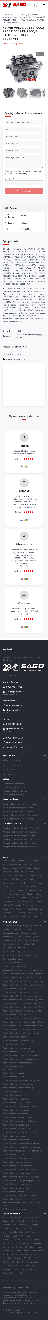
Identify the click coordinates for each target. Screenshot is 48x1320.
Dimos (15, 875)
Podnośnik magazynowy (28, 937)
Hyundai (6, 1243)
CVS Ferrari (17, 1228)
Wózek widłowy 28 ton (12, 1011)
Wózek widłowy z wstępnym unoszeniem (20, 1195)
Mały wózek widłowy (32, 925)
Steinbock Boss (31, 909)
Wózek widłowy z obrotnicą (14, 1136)
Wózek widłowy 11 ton (33, 981)
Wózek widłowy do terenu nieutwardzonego (22, 1080)
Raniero (39, 901)
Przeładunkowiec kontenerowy (28, 940)
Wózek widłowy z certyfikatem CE (17, 1102)
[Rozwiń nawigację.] (44, 5)
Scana (18, 905)
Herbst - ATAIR (9, 883)
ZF (16, 1273)
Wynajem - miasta (12, 823)
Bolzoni (6, 868)
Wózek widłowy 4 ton (33, 1018)
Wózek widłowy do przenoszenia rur (18, 1063)
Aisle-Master (16, 1217)
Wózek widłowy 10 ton (12, 981)
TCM (14, 912)
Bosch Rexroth (18, 1221)
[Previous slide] (5, 92)
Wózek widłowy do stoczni (14, 1073)
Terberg (21, 912)
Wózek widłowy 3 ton (33, 1011)
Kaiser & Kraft (8, 1247)
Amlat (13, 861)
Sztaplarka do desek (11, 955)
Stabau (19, 909)
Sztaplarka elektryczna (12, 959)
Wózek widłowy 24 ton (12, 1003)
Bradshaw (15, 868)
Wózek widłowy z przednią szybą (17, 1162)
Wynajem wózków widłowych (15, 791)
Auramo (36, 861)
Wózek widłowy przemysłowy (15, 1095)
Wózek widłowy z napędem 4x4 (16, 1128)
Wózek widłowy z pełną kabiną (16, 1154)
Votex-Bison (14, 916)
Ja (4, 887)
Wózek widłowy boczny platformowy (18, 1040)
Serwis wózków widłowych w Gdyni (18, 811)
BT (22, 868)
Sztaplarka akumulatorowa (14, 948)
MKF (15, 898)
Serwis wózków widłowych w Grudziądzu (20, 819)
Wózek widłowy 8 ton (12, 1033)
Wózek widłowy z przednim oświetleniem (20, 1166)
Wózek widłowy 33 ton (33, 1014)
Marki (5, 857)
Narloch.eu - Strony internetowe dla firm (20, 1312)
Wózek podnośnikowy (12, 977)
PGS (12, 1262)
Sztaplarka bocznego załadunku (16, 951)
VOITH (40, 1269)
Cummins (6, 1228)
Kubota (18, 1251)
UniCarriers (32, 916)
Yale (23, 916)
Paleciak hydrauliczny (31, 933)
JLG (13, 887)
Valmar (22, 1273)
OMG (38, 1258)
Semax (5, 909)
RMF (4, 905)
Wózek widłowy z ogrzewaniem (16, 1140)
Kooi (40, 890)
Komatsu (20, 890)
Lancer (26, 1251)
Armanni (21, 861)
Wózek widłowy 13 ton (33, 985)
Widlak (5, 974)
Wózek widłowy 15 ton (33, 988)
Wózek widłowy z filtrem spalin (16, 1110)
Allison (26, 1217)
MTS (24, 1258)
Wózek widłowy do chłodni (14, 1044)
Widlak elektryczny (18, 974)
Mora (38, 898)
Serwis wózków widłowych (14, 795)
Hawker (6, 1236)
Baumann (34, 864)
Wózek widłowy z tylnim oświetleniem (19, 1184)
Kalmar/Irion (29, 1247)
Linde (5, 894)
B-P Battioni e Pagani (12, 864)
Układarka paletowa (32, 970)
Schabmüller (35, 1262)
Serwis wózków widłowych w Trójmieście (20, 804)
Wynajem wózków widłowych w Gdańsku (20, 832)
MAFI (23, 894)
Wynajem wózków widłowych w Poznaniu (20, 847)
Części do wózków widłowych (28, 335)
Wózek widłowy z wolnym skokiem (17, 1192)
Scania (25, 905)
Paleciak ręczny (9, 937)
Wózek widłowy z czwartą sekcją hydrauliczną (22, 1106)
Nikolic (18, 901)
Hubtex (32, 883)
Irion (13, 1243)
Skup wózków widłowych (13, 784)
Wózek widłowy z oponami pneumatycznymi (21, 1147)
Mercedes (24, 1254)
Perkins (6, 1262)
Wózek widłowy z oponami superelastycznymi (22, 1151)
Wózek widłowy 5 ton (33, 1026)
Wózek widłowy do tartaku (14, 1076)
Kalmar (24, 223)
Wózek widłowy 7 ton (32, 1029)
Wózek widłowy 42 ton (33, 1022)
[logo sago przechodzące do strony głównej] (15, 5)
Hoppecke (19, 1239)
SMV (12, 909)
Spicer (27, 1265)
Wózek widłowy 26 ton (12, 1007)
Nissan (25, 901)
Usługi (6, 779)
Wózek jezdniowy (35, 974)
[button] (35, 5)
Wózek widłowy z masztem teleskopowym (21, 1121)
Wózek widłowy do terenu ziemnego (18, 1088)
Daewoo (33, 872)
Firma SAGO (9, 755)
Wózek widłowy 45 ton (12, 1026)
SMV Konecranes (15, 1265)
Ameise (6, 861)
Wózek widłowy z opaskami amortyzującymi (21, 1143)
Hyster (40, 883)
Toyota (31, 912)
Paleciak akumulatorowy (22, 929)
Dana (36, 1228)
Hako (25, 879)
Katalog (23, 14)
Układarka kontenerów (12, 970)
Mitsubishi (7, 898)
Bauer (25, 864)
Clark (15, 872)
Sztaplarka (35, 944)
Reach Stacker (9, 944)
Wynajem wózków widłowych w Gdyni (19, 835)
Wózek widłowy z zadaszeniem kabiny (19, 1199)
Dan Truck (7, 875)
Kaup (12, 890)
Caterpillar (7, 872)
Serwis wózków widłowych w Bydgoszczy (20, 815)
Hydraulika (26, 17)
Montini (31, 898)
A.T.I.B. (6, 1217)
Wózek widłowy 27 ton (33, 1007)
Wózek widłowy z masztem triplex (17, 1125)
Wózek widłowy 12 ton (12, 985)
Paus (32, 901)
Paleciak (6, 929)
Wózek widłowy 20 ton (12, 1000)
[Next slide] (43, 92)
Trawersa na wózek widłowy (15, 966)
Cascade (37, 868)
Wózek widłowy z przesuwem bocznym (19, 1173)
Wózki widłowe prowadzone (14, 1209)
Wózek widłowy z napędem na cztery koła (21, 1132)
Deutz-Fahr (7, 1232)
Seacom (33, 905)
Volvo (5, 916)
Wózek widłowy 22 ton (33, 1000)
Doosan (23, 875)
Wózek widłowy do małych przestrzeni (19, 1052)
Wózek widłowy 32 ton (12, 1014)
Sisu (4, 1265)
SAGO (10, 905)
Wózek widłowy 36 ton (12, 1018)
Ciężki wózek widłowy (12, 925)
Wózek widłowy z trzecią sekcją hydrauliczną (22, 1180)
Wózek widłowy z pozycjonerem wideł (19, 1158)
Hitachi (28, 1236)
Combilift (23, 872)
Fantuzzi (6, 879)
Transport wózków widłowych (15, 787)
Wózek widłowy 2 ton (33, 996)
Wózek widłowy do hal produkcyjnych (19, 1048)
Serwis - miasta (10, 799)
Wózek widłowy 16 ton (12, 992)
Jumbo (20, 887)
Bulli (28, 1221)
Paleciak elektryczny (11, 933)
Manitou (30, 894)
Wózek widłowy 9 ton (32, 1033)
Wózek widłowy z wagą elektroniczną (19, 1188)
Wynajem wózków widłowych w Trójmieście (21, 828)
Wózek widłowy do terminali (14, 1091)
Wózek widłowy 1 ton (32, 977)
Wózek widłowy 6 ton (12, 1029)
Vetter (38, 912)
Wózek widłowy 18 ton (33, 992)
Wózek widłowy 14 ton (12, 988)
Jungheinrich (30, 887)
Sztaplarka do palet (30, 955)
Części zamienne (11, 1214)
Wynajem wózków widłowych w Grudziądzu (21, 843)
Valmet (32, 1269)
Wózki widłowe (10, 922)
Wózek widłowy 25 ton (33, 1003)
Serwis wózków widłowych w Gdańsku (19, 808)
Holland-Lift (22, 883)
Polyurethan (8, 940)
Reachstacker (23, 944)
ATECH (34, 1217)
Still (41, 909)
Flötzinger (16, 879)
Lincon (33, 1251)
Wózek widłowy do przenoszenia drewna (20, 1059)
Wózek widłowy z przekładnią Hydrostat (20, 1169)
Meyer (39, 894)
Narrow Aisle (8, 901)
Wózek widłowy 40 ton (12, 1022)
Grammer (33, 1232)
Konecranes (31, 890)
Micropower (36, 1254)
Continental (33, 1225)
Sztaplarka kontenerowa (13, 963)
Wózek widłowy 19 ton (12, 996)
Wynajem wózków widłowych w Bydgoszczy (21, 839)
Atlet (28, 861)
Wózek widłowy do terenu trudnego (18, 1084)
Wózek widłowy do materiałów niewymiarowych (23, 1055)
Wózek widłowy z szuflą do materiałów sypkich (22, 1177)
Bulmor (28, 868)
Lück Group (14, 894)
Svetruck (6, 912)
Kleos (38, 1247)
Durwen (32, 875)
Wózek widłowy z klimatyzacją (15, 1114)
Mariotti (15, 1254)
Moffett (22, 898)
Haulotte (33, 879)
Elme (39, 875)
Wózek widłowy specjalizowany (16, 1099)
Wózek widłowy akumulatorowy (16, 1037)
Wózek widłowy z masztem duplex (17, 1117)
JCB (8, 887)
